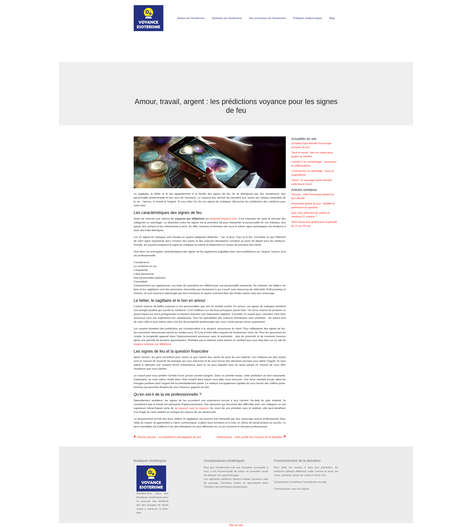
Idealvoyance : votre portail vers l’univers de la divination (249, 436)
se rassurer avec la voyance (192, 408)
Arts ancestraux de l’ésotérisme (267, 18)
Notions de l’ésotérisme (190, 18)
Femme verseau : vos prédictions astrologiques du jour (169, 436)
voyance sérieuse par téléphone (152, 343)
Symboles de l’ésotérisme (227, 18)
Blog (332, 18)
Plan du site (236, 525)
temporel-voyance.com (223, 218)
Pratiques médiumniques (307, 18)
